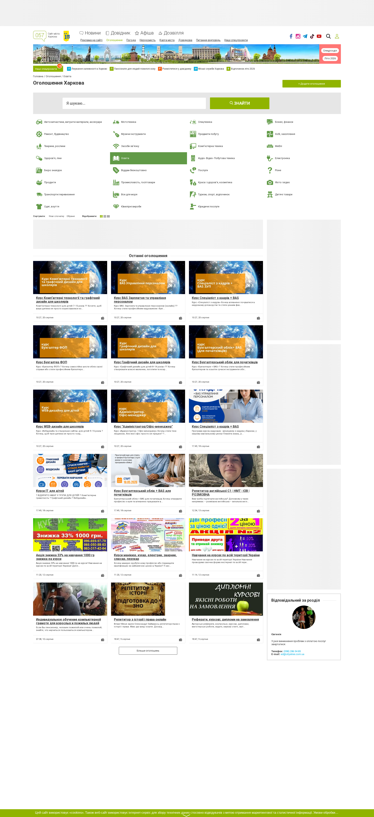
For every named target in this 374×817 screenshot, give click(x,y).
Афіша (147, 33)
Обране (71, 216)
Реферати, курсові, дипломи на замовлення (225, 619)
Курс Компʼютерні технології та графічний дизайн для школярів (68, 299)
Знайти (241, 103)
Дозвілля (174, 33)
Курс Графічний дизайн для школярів (142, 362)
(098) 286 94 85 (292, 651)
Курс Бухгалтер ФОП (51, 362)
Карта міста (167, 40)
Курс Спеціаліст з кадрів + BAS (215, 298)
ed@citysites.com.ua (292, 654)
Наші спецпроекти (236, 40)
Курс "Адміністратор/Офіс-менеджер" (143, 426)
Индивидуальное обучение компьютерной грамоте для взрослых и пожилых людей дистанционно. (68, 623)
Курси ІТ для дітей (50, 491)
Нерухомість (148, 40)
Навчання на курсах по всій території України (226, 555)
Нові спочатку (56, 216)
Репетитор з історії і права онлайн (140, 619)
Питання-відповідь (208, 40)
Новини (93, 33)
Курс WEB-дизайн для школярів (60, 426)
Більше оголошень (148, 650)
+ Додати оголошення (311, 83)
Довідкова (185, 40)
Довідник (120, 33)
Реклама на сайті (91, 40)
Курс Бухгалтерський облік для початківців (225, 362)
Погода (131, 40)
